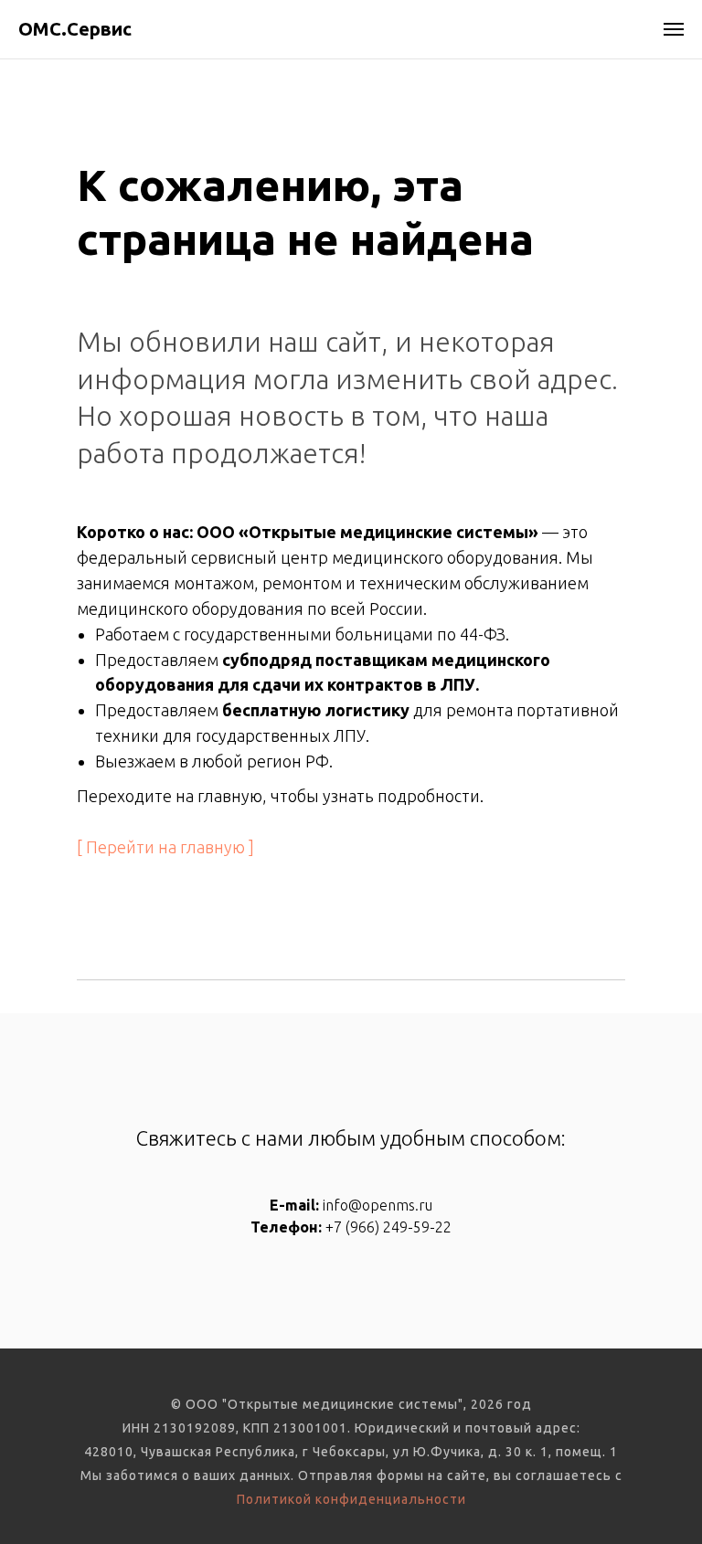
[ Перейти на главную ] (165, 847)
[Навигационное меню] (674, 29)
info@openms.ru (377, 1205)
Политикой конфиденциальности (351, 1499)
